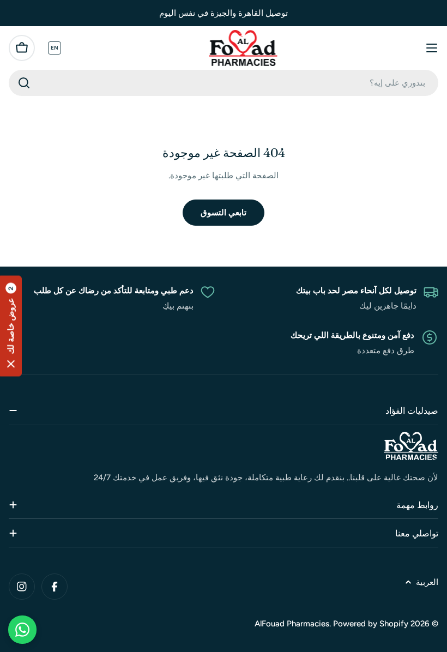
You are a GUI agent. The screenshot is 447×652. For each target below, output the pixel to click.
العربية (427, 582)
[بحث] (24, 82)
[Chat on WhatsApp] (22, 629)
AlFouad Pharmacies (292, 624)
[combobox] (223, 83)
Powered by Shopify (370, 624)
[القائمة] (431, 48)
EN (55, 47)
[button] (11, 326)
